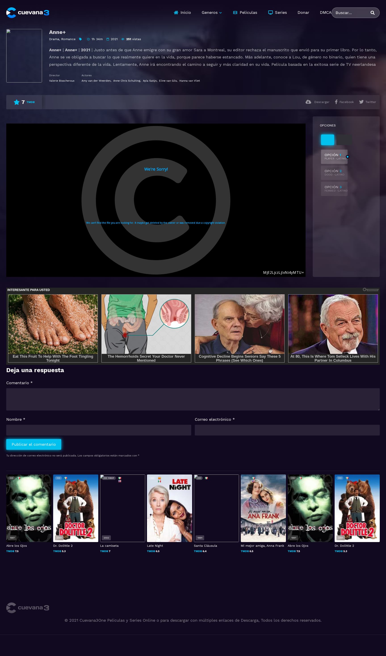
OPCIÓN (335, 156)
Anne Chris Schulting (126, 80)
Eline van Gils (168, 80)
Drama (54, 39)
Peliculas (248, 12)
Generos (210, 12)
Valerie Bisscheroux (61, 80)
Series (281, 12)
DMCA (325, 12)
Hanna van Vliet (189, 80)
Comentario (19, 382)
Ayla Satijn (150, 80)
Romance (68, 39)
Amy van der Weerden (96, 80)
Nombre (15, 419)
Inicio (185, 12)
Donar (303, 12)
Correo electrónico (215, 419)
